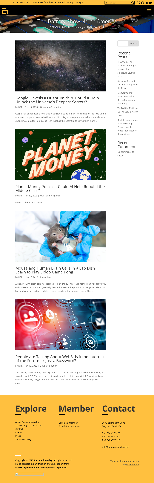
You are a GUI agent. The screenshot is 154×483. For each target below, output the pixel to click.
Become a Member (68, 422)
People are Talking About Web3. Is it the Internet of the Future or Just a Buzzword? (59, 358)
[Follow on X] (138, 2)
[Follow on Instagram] (142, 2)
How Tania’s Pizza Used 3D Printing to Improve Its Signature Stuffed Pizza (127, 69)
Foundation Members (69, 426)
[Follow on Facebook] (134, 2)
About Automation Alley (27, 422)
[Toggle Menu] (149, 10)
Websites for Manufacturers (124, 461)
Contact (19, 428)
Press (18, 435)
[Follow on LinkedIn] (146, 2)
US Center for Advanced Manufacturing (53, 2)
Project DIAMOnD (21, 2)
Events (18, 432)
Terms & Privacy (23, 439)
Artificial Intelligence (50, 195)
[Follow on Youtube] (150, 2)
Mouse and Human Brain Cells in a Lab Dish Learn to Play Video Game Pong (55, 270)
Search (133, 43)
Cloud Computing (48, 365)
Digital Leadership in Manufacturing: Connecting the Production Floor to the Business (127, 127)
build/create (132, 464)
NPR (20, 107)
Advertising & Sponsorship (28, 425)
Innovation (45, 277)
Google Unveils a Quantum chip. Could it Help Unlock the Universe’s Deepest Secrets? (57, 100)
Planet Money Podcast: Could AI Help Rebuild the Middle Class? (60, 188)
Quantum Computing (51, 107)
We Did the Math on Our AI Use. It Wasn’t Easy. (127, 112)
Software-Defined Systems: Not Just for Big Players (127, 85)
